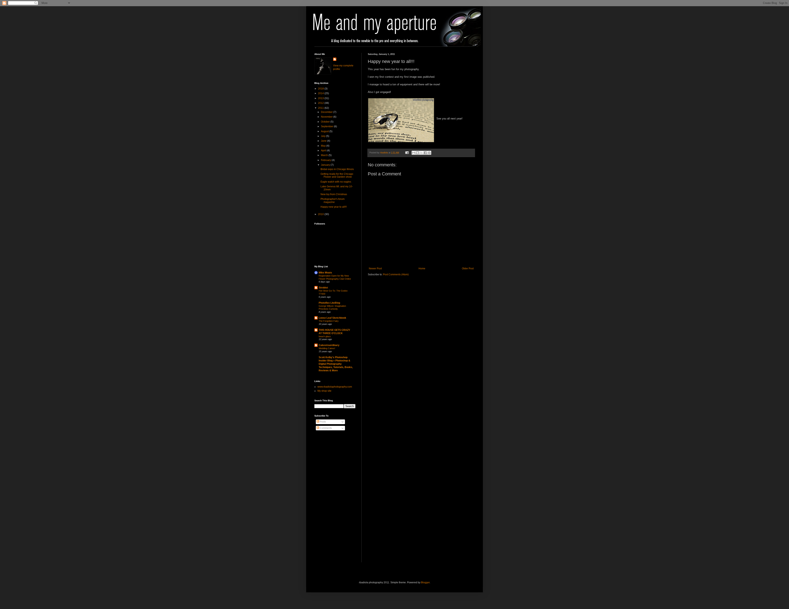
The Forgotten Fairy (329, 321)
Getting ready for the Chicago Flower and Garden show (337, 175)
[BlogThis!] (417, 153)
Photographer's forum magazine (333, 200)
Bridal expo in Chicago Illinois (337, 169)
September (327, 126)
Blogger (425, 582)
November (327, 116)
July (323, 136)
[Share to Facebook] (425, 153)
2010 (321, 214)
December (327, 112)
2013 (321, 98)
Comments (325, 428)
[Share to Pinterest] (429, 153)
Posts (322, 421)
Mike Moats (325, 272)
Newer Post (375, 268)
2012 (321, 103)
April (324, 150)
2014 (321, 93)
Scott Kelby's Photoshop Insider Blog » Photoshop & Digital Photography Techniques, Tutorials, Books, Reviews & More (336, 364)
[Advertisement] (330, 499)
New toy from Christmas (334, 194)
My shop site (324, 390)
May (323, 145)
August (325, 131)
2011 (321, 108)
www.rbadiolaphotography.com (334, 386)
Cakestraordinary (329, 345)
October (325, 121)
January (326, 164)
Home (422, 268)
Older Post (468, 268)
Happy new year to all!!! (334, 206)
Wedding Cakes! (327, 348)
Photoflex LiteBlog (329, 302)
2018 (321, 88)
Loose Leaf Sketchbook (332, 317)
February (326, 160)
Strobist (323, 287)
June (324, 140)
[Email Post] (406, 152)
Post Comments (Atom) (396, 274)
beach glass (325, 336)
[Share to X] (421, 153)
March (325, 155)
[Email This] (414, 153)
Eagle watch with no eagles (336, 181)
